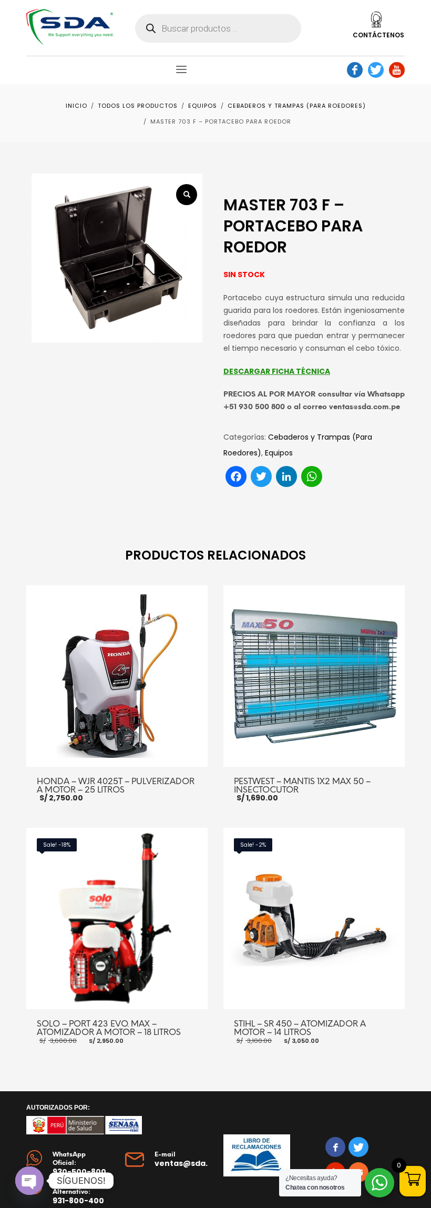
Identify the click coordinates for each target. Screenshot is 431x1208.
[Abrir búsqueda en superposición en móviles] (218, 28)
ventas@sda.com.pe (196, 1163)
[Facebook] (355, 70)
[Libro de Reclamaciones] (257, 1155)
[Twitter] (376, 70)
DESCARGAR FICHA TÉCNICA (276, 371)
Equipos (279, 453)
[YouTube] (397, 70)
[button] (186, 194)
